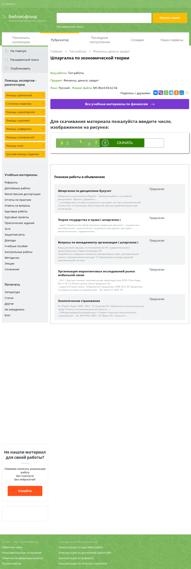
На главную (18, 51)
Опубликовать (20, 68)
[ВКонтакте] (155, 92)
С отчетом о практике (18, 103)
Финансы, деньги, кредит (111, 51)
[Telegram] (171, 92)
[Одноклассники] (176, 92)
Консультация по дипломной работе (82, 552)
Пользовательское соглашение (22, 552)
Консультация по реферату (76, 558)
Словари (137, 40)
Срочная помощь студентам (22, 154)
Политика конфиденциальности (22, 558)
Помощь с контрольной (20, 137)
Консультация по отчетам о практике (83, 563)
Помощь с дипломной (19, 95)
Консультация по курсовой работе (81, 547)
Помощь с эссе (14, 145)
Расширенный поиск (70, 26)
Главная (56, 51)
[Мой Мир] (181, 92)
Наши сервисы (172, 40)
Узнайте (25, 491)
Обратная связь (12, 547)
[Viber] (161, 92)
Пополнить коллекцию (21, 39)
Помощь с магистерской (20, 112)
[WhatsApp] (166, 92)
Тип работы (77, 51)
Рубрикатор (60, 40)
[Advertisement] (25, 383)
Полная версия (11, 563)
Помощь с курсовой (17, 120)
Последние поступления (100, 39)
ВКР (109, 552)
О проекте (8, 4)
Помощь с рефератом (19, 129)
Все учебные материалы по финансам (116, 104)
